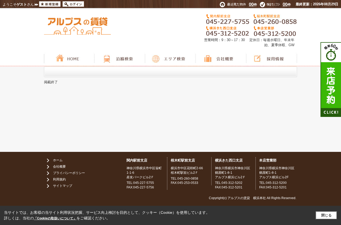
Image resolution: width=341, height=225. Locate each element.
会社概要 (59, 166)
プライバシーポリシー (69, 173)
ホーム (58, 160)
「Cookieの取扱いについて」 (55, 218)
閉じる (326, 215)
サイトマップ (62, 186)
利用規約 (59, 179)
